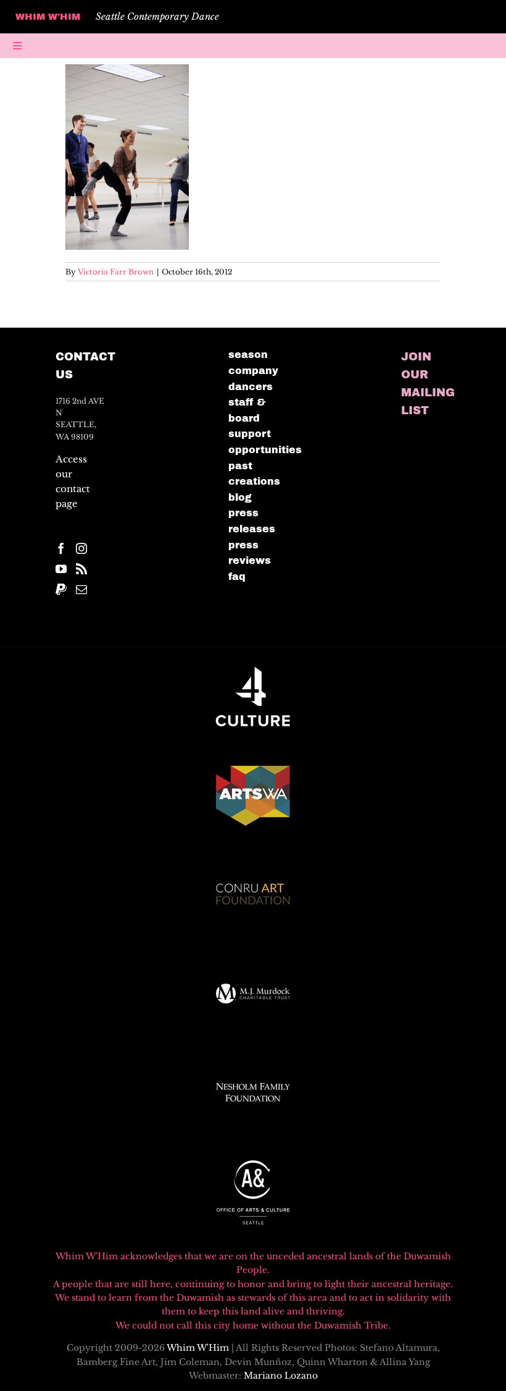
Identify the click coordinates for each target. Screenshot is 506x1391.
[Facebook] (61, 548)
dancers (250, 386)
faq (237, 576)
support (249, 433)
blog (240, 497)
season (248, 354)
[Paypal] (61, 589)
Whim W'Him (198, 1347)
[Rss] (81, 568)
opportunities (265, 450)
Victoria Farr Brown (116, 271)
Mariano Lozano (281, 1375)
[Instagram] (81, 548)
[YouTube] (61, 568)
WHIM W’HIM (47, 17)
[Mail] (81, 589)
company (253, 370)
